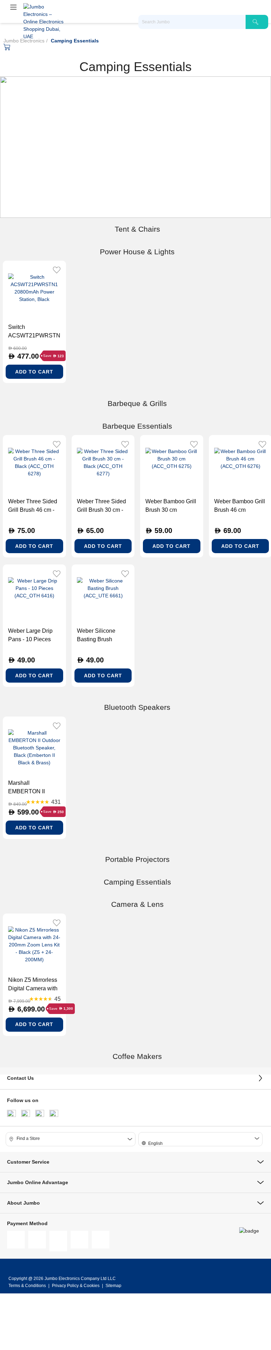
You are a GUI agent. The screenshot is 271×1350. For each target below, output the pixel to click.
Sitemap (113, 1285)
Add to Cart (34, 372)
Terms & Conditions (27, 1285)
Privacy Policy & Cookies (76, 1285)
